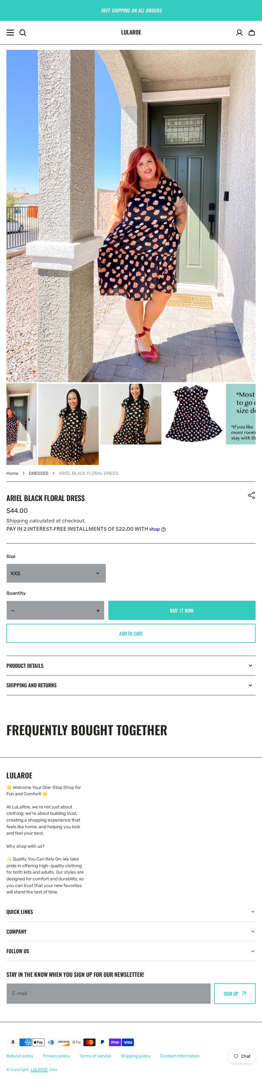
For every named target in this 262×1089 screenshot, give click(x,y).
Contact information (180, 1056)
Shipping (17, 521)
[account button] (239, 32)
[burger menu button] (10, 32)
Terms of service (95, 1056)
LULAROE (39, 1069)
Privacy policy (56, 1056)
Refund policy (19, 1056)
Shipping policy (135, 1056)
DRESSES (39, 473)
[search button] (23, 32)
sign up (231, 993)
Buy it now (182, 610)
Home (12, 473)
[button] (252, 32)
